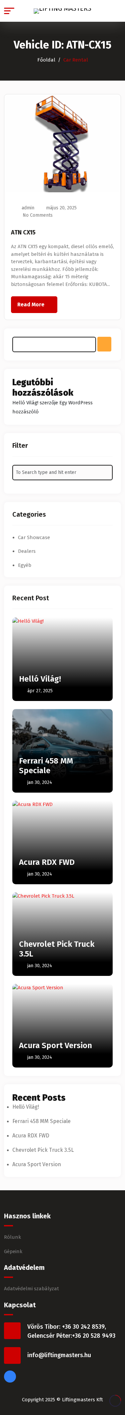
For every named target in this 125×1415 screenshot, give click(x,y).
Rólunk (12, 1237)
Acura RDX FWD (47, 862)
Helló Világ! (25, 403)
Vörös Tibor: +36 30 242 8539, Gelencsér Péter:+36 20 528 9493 (71, 1331)
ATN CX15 (23, 232)
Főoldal (46, 60)
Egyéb (24, 565)
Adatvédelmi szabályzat (31, 1289)
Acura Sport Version (55, 1045)
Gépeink (13, 1251)
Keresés (104, 344)
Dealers (27, 551)
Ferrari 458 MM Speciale (46, 765)
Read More (30, 304)
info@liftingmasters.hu (59, 1355)
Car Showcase (34, 537)
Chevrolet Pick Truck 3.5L (43, 1150)
